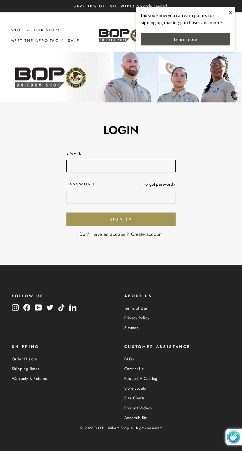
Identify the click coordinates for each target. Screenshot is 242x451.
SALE (73, 40)
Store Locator (136, 388)
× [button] (230, 12)
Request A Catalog (141, 378)
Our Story (47, 30)
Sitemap (131, 328)
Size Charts (134, 398)
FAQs (129, 359)
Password (80, 184)
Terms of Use (135, 308)
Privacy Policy (137, 318)
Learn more (185, 39)
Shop (18, 30)
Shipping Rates (25, 369)
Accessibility (135, 418)
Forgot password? (159, 184)
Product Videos (138, 408)
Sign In (120, 219)
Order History (24, 359)
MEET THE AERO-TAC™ (37, 40)
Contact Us (133, 369)
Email (74, 153)
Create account (147, 234)
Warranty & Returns (29, 378)
